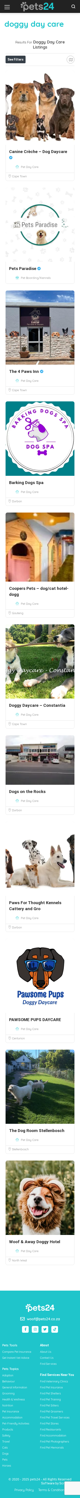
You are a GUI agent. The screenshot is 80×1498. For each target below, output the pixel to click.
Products (7, 1429)
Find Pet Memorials (52, 1447)
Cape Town (19, 176)
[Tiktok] (54, 1329)
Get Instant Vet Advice (15, 1357)
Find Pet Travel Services (55, 1417)
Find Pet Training (50, 1399)
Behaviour (8, 1381)
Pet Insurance (10, 1411)
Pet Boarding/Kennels (36, 278)
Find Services (48, 1363)
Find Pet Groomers (51, 1411)
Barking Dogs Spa (26, 482)
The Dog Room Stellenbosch (36, 1130)
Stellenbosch (20, 1149)
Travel (6, 1441)
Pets (5, 1459)
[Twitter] (45, 1329)
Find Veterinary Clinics (54, 1381)
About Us (45, 1351)
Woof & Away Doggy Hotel (34, 1241)
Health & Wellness (13, 1399)
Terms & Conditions (52, 1490)
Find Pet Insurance (51, 1387)
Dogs (5, 1453)
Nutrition (7, 1405)
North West (19, 1260)
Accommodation (12, 1417)
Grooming (8, 1393)
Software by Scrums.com (59, 1483)
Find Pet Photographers (54, 1441)
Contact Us (47, 1357)
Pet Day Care (29, 167)
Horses (6, 1465)
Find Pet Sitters (49, 1405)
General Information (14, 1387)
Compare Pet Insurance (16, 1351)
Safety (6, 1435)
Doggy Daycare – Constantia (37, 705)
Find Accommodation (53, 1435)
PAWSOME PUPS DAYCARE (35, 1019)
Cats (5, 1447)
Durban (17, 501)
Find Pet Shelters (50, 1393)
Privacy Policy (24, 1490)
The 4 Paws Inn (24, 371)
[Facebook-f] (25, 1329)
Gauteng (17, 613)
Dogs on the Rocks (27, 791)
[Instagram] (35, 1329)
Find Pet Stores (49, 1423)
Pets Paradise (23, 268)
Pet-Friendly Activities (15, 1423)
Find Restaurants (50, 1429)
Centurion (18, 1038)
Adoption (7, 1375)
